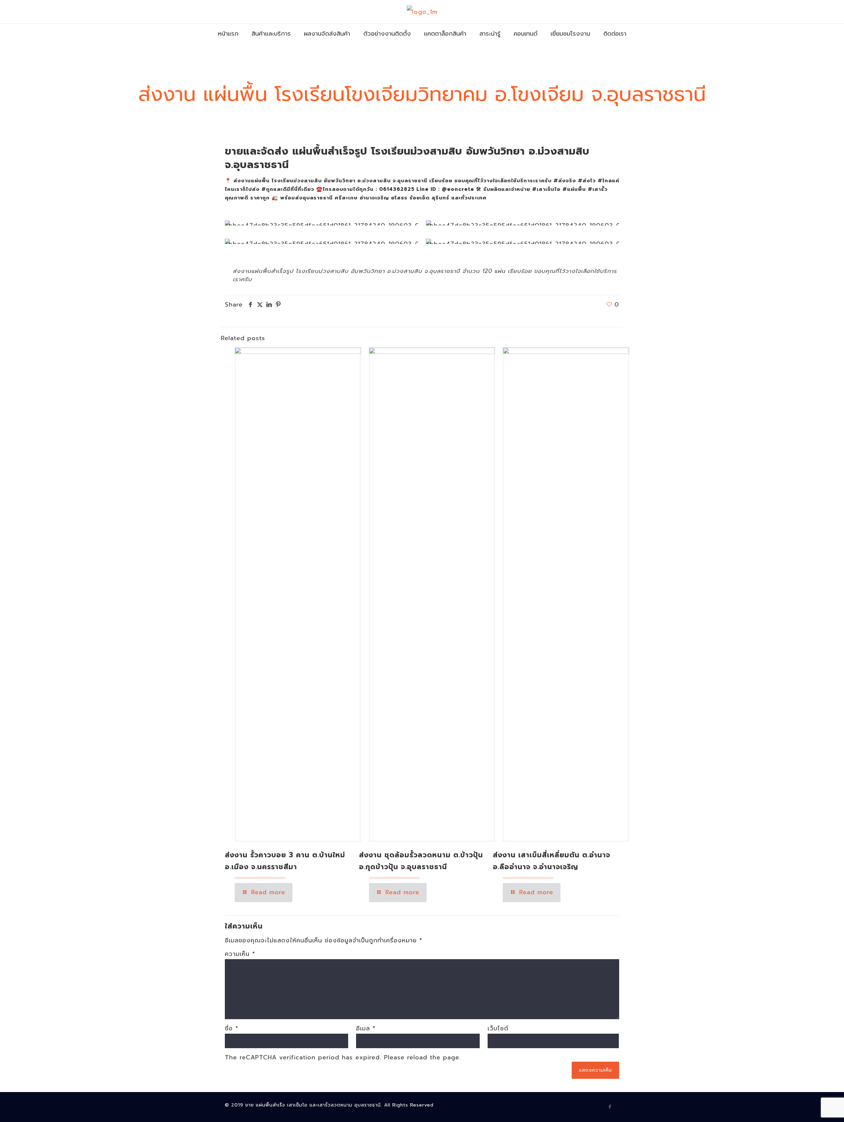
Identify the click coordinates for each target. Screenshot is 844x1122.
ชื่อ (231, 1028)
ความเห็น (240, 954)
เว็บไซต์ (498, 1028)
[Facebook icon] (610, 1106)
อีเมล (366, 1028)
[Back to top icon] (812, 1108)
